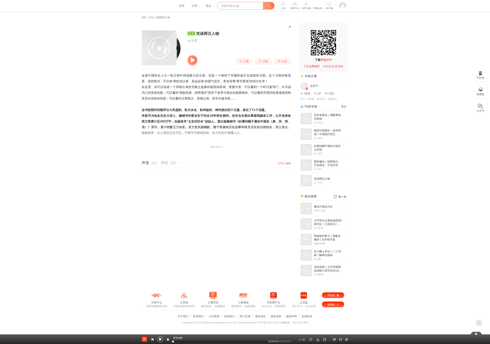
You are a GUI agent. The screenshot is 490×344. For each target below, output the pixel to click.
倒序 (288, 163)
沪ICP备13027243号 (268, 322)
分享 (284, 61)
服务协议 (260, 316)
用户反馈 (245, 316)
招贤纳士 (229, 316)
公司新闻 (214, 316)
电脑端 (331, 304)
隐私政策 (276, 316)
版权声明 (291, 316)
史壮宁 (314, 85)
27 (319, 93)
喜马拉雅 (156, 5)
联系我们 (198, 316)
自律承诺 (307, 316)
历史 (151, 17)
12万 (331, 93)
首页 (144, 17)
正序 (280, 163)
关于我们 (183, 316)
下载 (246, 61)
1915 (307, 93)
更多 (343, 106)
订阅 (265, 61)
